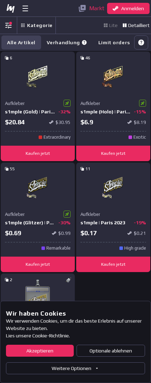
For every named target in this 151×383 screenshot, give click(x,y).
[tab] (67, 42)
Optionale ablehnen (111, 351)
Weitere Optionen (71, 368)
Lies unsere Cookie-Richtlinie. (38, 335)
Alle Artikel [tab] (21, 42)
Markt (96, 8)
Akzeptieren (39, 351)
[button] (84, 42)
